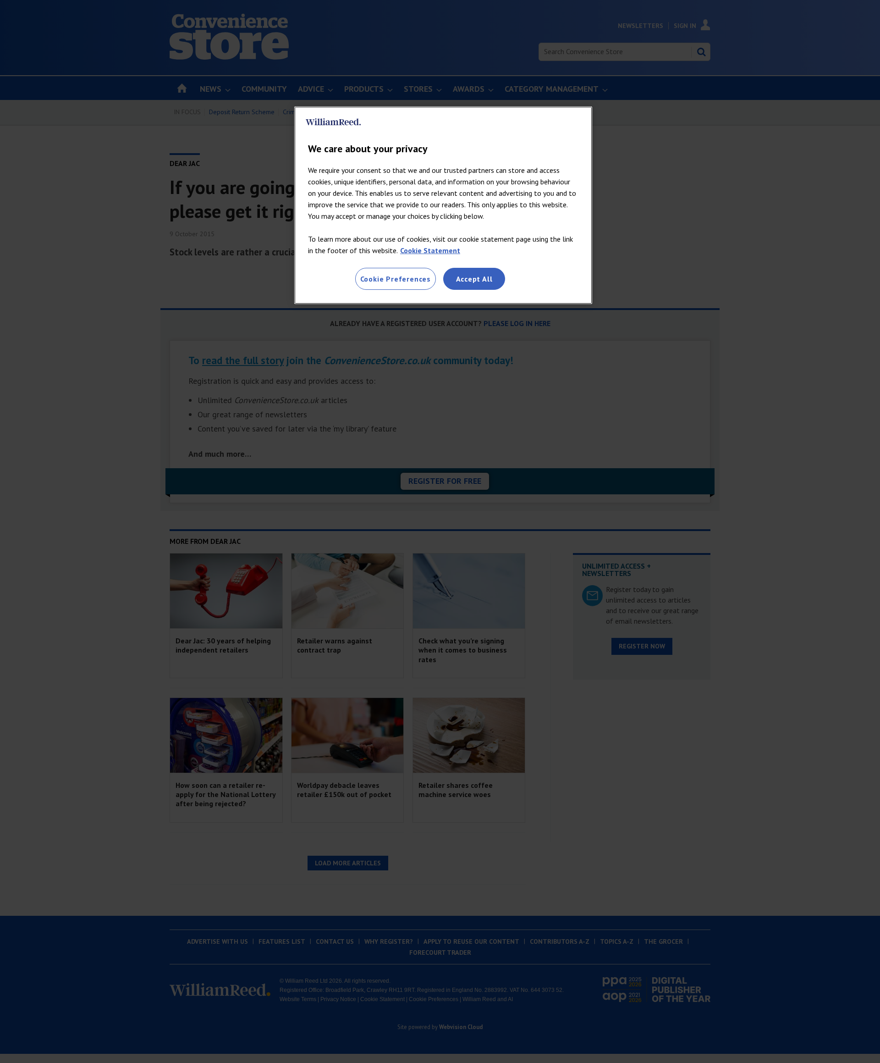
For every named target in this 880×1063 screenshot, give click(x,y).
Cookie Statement (430, 250)
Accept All (474, 278)
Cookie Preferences (395, 278)
